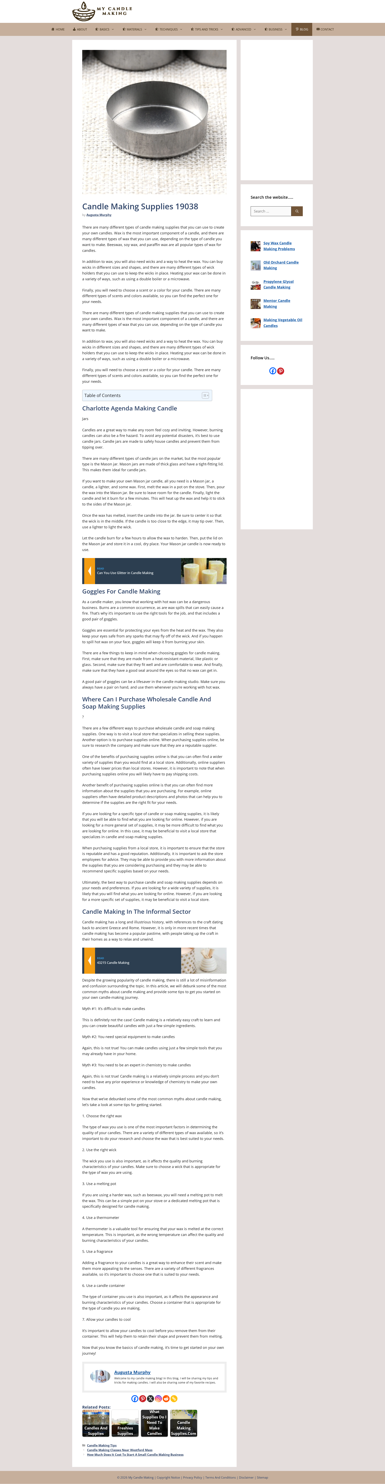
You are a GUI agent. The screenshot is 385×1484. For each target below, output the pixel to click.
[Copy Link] (173, 1398)
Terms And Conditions (220, 1477)
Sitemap (262, 1477)
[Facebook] (134, 1398)
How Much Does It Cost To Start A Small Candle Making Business (135, 1455)
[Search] (297, 211)
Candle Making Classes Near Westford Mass (119, 1450)
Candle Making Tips (102, 1445)
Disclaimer (246, 1477)
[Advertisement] (240, 11)
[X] (150, 1398)
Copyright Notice (168, 1477)
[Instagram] (158, 1398)
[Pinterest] (142, 1398)
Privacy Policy (192, 1477)
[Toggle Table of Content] (203, 395)
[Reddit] (166, 1398)
